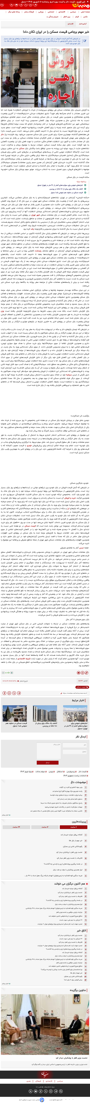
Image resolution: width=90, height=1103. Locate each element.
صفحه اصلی (85, 12)
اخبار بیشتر (5, 815)
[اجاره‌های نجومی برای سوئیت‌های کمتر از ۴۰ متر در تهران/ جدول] (75, 713)
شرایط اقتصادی (24, 658)
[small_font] (3, 672)
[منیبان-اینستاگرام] (30, 4)
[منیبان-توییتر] (26, 4)
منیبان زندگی (53, 17)
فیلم (77, 17)
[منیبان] (76, 4)
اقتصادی (62, 12)
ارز (68, 508)
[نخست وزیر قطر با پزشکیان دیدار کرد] (45, 1024)
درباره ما (52, 1087)
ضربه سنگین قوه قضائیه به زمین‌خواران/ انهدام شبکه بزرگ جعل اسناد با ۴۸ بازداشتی (54, 908)
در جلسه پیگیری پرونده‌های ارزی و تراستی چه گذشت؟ (63, 864)
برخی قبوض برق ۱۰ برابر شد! (73, 980)
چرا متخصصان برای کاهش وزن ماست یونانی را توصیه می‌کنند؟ (61, 970)
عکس (85, 17)
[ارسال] (78, 673)
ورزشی (40, 12)
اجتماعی (51, 12)
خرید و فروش (70, 498)
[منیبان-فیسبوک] (21, 4)
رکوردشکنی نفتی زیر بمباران (72, 846)
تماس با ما (39, 1087)
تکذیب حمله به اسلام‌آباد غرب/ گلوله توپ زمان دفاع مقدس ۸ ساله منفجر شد (56, 811)
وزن (2, 311)
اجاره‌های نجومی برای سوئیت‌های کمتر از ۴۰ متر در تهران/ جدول (60, 185)
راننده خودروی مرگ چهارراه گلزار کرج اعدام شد (67, 791)
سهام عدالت (40, 771)
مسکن (21, 148)
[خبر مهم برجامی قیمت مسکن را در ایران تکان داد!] (19, 693)
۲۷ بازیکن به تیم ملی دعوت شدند (70, 920)
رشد (32, 229)
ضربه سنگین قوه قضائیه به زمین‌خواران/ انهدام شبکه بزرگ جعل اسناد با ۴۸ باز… (53, 876)
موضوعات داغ (78, 782)
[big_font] (11, 672)
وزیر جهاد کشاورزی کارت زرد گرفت (70, 787)
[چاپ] (82, 673)
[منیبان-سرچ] (61, 1091)
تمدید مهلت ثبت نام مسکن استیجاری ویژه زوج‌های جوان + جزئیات (60, 924)
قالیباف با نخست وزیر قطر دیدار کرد (69, 858)
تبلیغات (46, 1087)
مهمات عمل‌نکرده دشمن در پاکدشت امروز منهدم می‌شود (63, 807)
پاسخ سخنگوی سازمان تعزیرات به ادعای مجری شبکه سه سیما (61, 803)
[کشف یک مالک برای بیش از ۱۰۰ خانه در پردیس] (45, 713)
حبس (81, 547)
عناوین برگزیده (78, 990)
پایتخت (38, 250)
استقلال (60, 771)
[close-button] (88, 1)
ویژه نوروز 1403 (26, 771)
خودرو (29, 445)
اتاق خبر (81, 930)
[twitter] (14, 693)
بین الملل (67, 17)
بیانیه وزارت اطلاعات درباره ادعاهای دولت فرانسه (66, 795)
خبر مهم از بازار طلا (75, 841)
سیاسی (73, 12)
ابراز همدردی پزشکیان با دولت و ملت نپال (67, 870)
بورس (51, 771)
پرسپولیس (71, 771)
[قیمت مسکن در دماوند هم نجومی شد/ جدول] (15, 713)
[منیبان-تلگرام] (35, 4)
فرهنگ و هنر (29, 12)
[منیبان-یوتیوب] (16, 4)
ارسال (47, 763)
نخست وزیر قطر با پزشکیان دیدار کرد (69, 852)
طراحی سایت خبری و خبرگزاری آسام (29, 1100)
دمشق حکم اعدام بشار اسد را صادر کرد (69, 799)
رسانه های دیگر (14, 12)
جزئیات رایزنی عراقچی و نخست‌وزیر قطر (69, 912)
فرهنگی (38, 1081)
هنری (29, 1081)
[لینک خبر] (86, 673)
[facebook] (4, 693)
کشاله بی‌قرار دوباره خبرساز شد (71, 835)
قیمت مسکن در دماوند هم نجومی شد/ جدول (67, 193)
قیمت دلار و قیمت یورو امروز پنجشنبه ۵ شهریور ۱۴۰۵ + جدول (48, 1)
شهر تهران (35, 215)
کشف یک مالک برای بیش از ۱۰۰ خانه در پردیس (66, 189)
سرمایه (69, 374)
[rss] (12, 4)
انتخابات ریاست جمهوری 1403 (75, 775)
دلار (2, 134)
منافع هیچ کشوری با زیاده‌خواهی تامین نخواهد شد (65, 916)
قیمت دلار (82, 771)
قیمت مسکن (30, 526)
